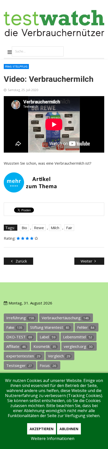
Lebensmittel (77, 336)
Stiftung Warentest (49, 327)
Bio (24, 227)
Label (47, 336)
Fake (14, 327)
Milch (55, 227)
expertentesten (23, 355)
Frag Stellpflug (16, 66)
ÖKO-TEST (19, 336)
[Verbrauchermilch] (54, 182)
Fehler (85, 327)
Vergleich (59, 355)
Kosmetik (44, 346)
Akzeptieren (41, 428)
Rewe (39, 227)
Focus (48, 365)
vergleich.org (78, 346)
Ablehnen (69, 428)
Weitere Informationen (52, 438)
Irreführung (20, 317)
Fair (69, 227)
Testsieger (19, 365)
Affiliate (16, 346)
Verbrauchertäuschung (65, 317)
